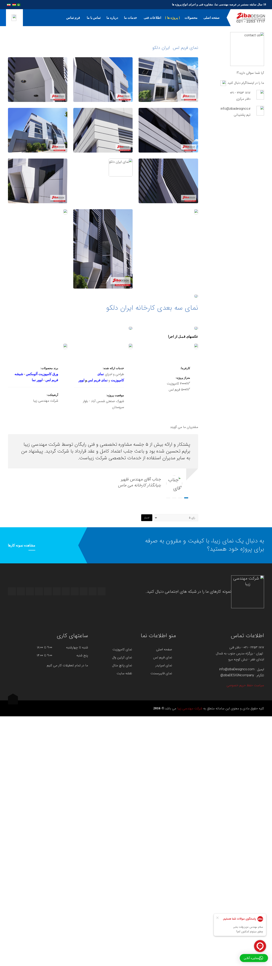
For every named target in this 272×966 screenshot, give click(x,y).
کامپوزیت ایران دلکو (103, 84)
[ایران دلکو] (37, 124)
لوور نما (37, 380)
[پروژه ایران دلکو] (168, 175)
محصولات (191, 17)
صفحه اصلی (212, 17)
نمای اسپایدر (164, 665)
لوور (81, 380)
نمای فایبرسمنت (161, 673)
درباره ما (112, 17)
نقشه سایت (124, 673)
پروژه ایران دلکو (168, 185)
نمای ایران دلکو (37, 84)
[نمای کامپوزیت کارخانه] (37, 171)
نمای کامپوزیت (122, 649)
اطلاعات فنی (152, 17)
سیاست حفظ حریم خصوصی (245, 685)
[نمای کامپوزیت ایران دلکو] (168, 70)
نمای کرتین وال (122, 657)
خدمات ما (130, 17)
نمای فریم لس (98, 380)
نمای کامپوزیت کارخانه (38, 185)
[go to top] (13, 700)
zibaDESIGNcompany (238, 675)
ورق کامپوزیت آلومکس (42, 374)
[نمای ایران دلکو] (37, 73)
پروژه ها (172, 17)
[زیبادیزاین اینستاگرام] (223, 83)
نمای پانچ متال (122, 665)
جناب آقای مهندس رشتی (180, 497)
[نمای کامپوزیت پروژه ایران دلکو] (168, 120)
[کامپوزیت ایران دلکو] (103, 73)
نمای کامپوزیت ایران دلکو (168, 84)
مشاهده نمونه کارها (21, 545)
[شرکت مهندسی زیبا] (251, 18)
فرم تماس (73, 17)
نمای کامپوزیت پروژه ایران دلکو (168, 134)
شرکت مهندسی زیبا (189, 708)
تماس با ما (93, 17)
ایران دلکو (37, 134)
